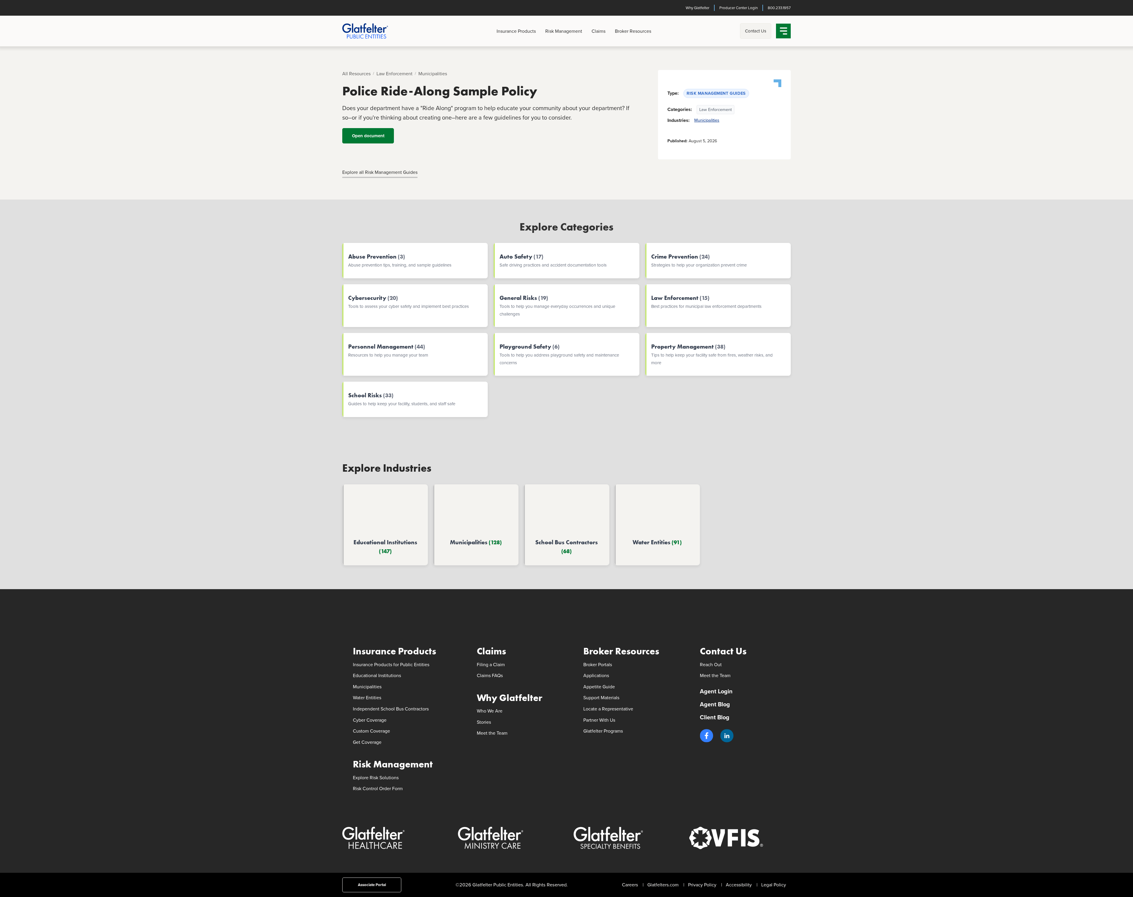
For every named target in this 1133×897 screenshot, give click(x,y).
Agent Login (716, 691)
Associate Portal (372, 885)
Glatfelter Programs (603, 731)
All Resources (356, 73)
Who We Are (489, 711)
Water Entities (367, 697)
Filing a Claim (491, 664)
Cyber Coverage (370, 720)
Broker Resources (633, 31)
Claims (598, 31)
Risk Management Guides (716, 93)
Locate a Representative (608, 708)
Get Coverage (367, 742)
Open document (368, 136)
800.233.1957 (779, 8)
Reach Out (711, 664)
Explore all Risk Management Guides (379, 172)
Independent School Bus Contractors (391, 708)
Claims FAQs (490, 675)
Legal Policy (773, 884)
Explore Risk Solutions (376, 777)
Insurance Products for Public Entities (391, 664)
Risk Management (563, 31)
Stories (484, 722)
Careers (630, 884)
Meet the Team (492, 733)
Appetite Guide (599, 686)
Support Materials (601, 697)
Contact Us (755, 31)
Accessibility (739, 884)
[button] (706, 736)
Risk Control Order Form (378, 788)
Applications (596, 675)
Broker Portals (597, 664)
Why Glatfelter (697, 8)
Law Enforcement (394, 73)
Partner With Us (599, 720)
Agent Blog (715, 704)
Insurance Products (516, 31)
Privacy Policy (702, 884)
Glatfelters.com (663, 884)
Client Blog (714, 717)
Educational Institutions (377, 675)
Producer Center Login (738, 8)
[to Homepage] (374, 31)
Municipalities (432, 73)
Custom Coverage (371, 731)
